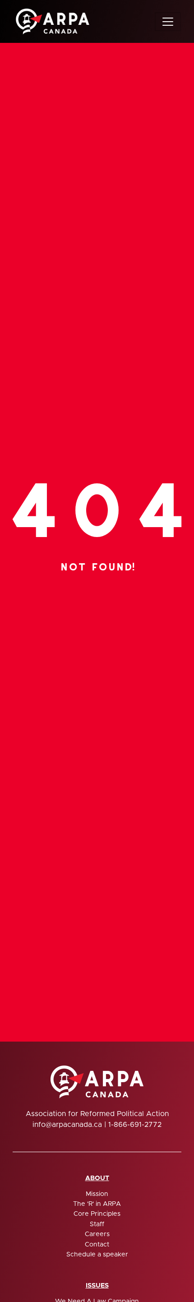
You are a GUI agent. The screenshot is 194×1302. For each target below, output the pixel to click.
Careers (97, 1234)
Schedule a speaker (97, 1254)
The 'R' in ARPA (97, 1204)
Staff (97, 1224)
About (97, 1178)
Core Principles (97, 1214)
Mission (97, 1194)
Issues (97, 1286)
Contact (97, 1245)
